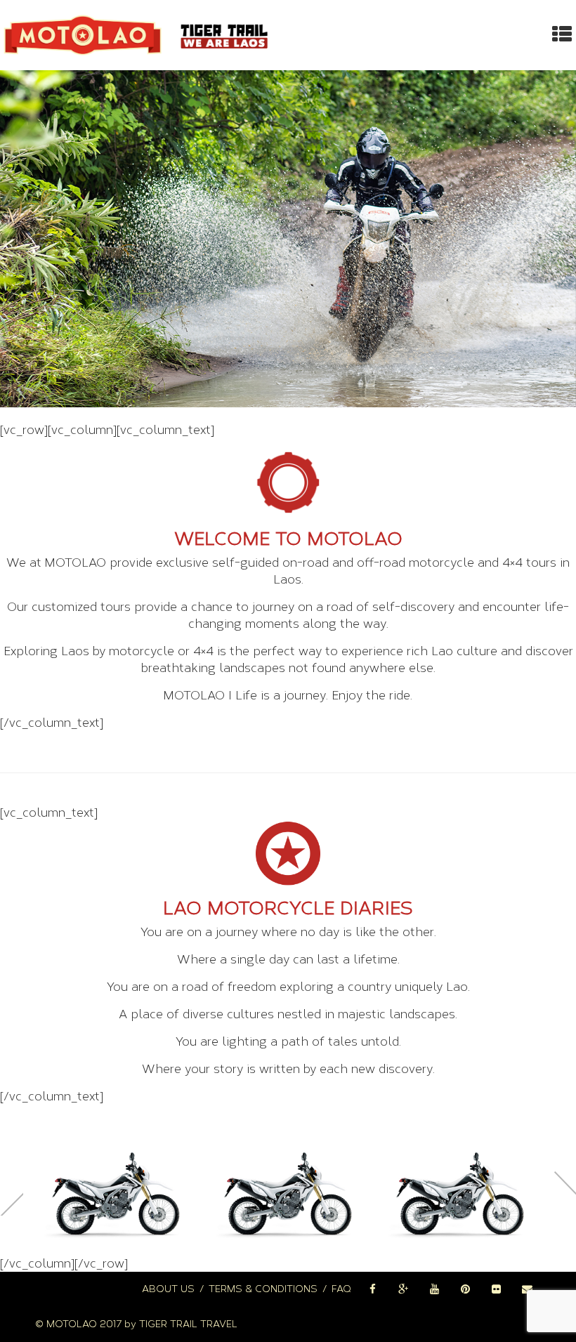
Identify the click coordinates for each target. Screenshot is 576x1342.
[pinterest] (465, 1289)
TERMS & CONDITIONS (263, 1289)
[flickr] (496, 1289)
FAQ (341, 1289)
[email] (527, 1289)
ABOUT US (168, 1289)
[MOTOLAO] (138, 35)
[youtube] (434, 1289)
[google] (403, 1289)
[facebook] (372, 1289)
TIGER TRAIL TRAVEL (188, 1324)
